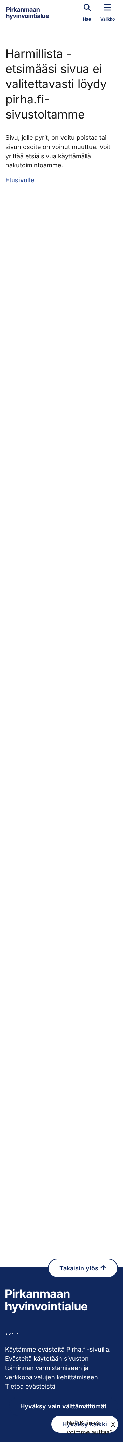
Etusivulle (20, 180)
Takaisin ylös (79, 1268)
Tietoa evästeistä (30, 1386)
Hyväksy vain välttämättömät (63, 1406)
